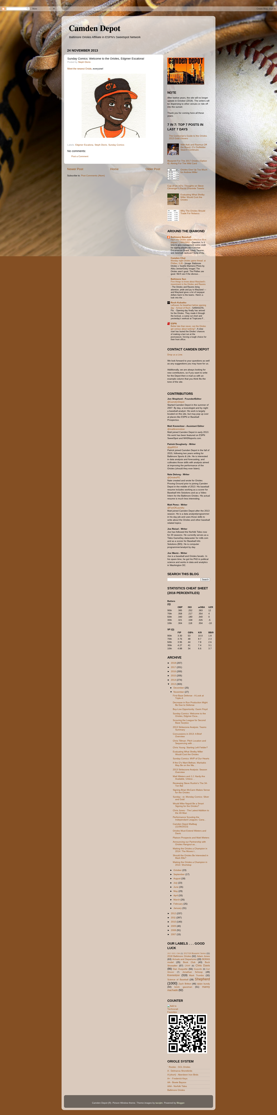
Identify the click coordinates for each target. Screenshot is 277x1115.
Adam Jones (203, 956)
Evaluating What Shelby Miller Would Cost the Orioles (192, 197)
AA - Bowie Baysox (176, 1082)
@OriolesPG (173, 477)
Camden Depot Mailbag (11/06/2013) (185, 825)
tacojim (159, 1103)
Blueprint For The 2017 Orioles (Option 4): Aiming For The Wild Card (187, 162)
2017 (174, 667)
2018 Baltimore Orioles (179, 956)
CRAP (187, 966)
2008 (174, 930)
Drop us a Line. (175, 354)
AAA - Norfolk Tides (177, 1086)
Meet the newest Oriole (79, 68)
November (179, 692)
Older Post (153, 169)
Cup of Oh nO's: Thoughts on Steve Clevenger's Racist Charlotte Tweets (185, 187)
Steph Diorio (101, 145)
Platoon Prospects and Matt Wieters (191, 837)
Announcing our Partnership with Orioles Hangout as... (189, 843)
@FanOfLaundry (175, 508)
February (178, 904)
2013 (174, 684)
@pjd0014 (172, 447)
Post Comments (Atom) (93, 175)
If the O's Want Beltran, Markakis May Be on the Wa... (189, 764)
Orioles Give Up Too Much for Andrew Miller (193, 170)
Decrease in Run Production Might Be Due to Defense (190, 703)
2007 (174, 934)
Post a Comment (79, 156)
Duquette (198, 969)
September (179, 874)
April (176, 895)
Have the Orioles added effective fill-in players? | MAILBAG (188, 241)
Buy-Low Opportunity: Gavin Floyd (190, 709)
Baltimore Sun (178, 279)
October (177, 870)
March (176, 899)
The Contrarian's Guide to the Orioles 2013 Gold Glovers (188, 137)
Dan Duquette (180, 969)
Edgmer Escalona (84, 145)
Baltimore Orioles (176, 1090)
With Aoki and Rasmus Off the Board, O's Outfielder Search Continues (193, 147)
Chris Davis (203, 965)
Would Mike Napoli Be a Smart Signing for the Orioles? (188, 804)
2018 (174, 663)
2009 (174, 926)
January (177, 908)
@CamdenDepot (175, 402)
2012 (174, 913)
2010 (174, 922)
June (176, 887)
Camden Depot (94, 28)
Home (114, 169)
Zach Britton (185, 984)
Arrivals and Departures (184, 959)
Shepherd (202, 979)
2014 (174, 680)
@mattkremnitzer (176, 429)
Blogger (180, 1103)
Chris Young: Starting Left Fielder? (190, 747)
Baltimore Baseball (181, 237)
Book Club (189, 962)
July (175, 883)
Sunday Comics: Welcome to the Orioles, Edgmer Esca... (189, 714)
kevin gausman (183, 987)
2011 (173, 917)
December (179, 688)
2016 (174, 671)
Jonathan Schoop (192, 972)
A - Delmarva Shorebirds (179, 1071)
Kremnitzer (173, 975)
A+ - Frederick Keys (177, 1078)
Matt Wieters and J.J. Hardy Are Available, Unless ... (189, 777)
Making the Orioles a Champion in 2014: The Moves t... (190, 849)
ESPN (174, 323)
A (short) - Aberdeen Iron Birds (182, 1075)
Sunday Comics (116, 145)
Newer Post (75, 169)
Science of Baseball (177, 979)
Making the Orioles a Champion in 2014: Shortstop (190, 863)
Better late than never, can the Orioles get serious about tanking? (188, 327)
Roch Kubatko (178, 302)
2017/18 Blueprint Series (195, 953)
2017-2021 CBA (173, 953)
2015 (174, 675)
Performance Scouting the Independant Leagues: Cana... (189, 818)
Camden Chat (178, 258)
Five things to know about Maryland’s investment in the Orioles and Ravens (188, 283)
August (177, 878)
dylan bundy (203, 984)
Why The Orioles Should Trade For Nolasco (192, 212)
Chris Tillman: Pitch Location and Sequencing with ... (189, 742)
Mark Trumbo (196, 975)
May (175, 891)
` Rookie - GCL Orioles (178, 1067)
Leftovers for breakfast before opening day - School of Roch (188, 306)
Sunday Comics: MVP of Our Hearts (191, 758)
